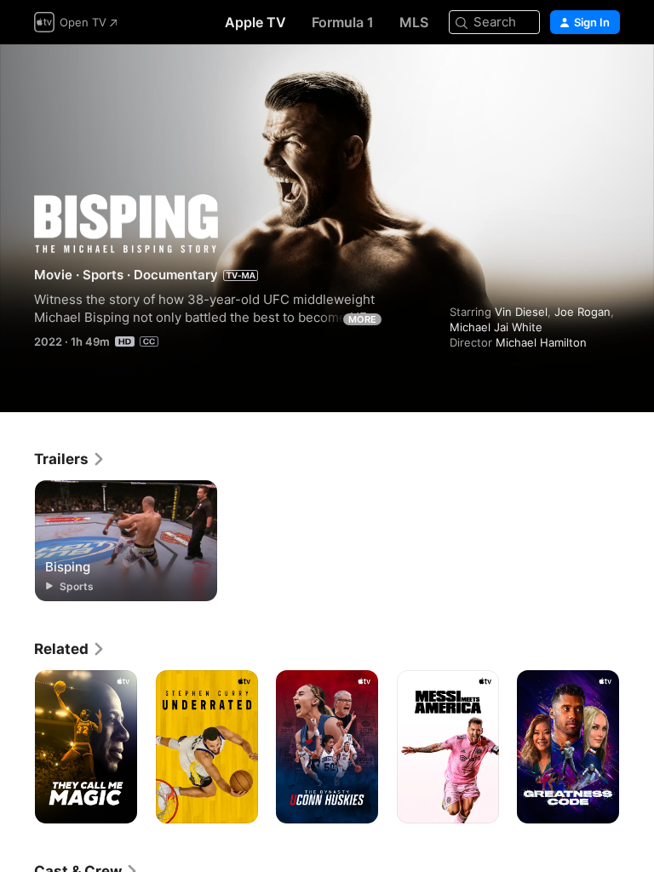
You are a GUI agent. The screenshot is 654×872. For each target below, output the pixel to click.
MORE (362, 319)
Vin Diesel (521, 311)
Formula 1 (343, 22)
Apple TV (255, 22)
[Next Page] (637, 747)
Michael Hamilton (541, 342)
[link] (70, 459)
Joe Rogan (582, 311)
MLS (413, 22)
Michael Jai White (496, 327)
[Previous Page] (17, 747)
